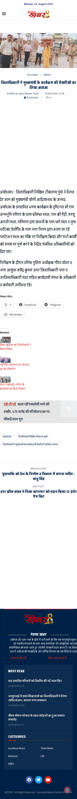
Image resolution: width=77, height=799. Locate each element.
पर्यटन (11, 764)
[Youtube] (48, 779)
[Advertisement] (38, 143)
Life (42, 756)
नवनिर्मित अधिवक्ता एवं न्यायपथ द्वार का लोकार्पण (14, 367)
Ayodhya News (16, 748)
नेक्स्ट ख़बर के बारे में (57, 658)
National (12, 756)
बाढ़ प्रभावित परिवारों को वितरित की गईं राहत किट (35, 681)
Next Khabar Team (29, 94)
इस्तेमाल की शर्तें (19, 658)
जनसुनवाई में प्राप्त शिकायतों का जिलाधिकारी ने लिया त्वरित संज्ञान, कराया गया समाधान (37, 698)
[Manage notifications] (67, 790)
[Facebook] (29, 779)
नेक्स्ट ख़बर (38, 634)
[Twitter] (38, 779)
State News (47, 748)
